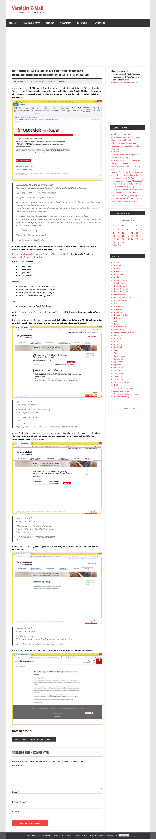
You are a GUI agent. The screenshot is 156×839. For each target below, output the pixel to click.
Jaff (116, 321)
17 (123, 236)
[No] (153, 835)
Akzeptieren (123, 835)
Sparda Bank (119, 358)
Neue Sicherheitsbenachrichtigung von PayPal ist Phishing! (125, 154)
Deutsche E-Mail (20, 739)
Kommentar (18, 765)
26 (132, 239)
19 (132, 236)
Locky (116, 323)
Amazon (117, 265)
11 (128, 233)
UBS (116, 385)
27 (137, 239)
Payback (117, 338)
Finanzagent (65, 23)
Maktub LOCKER (121, 326)
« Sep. (114, 245)
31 (123, 242)
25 (128, 239)
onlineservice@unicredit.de (24, 257)
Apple (116, 271)
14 (141, 233)
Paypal (117, 341)
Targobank (118, 373)
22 (114, 239)
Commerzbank (120, 280)
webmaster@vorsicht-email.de (124, 82)
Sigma (117, 353)
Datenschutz (99, 23)
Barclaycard (119, 274)
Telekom (118, 376)
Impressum (82, 23)
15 (114, 236)
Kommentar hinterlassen (55, 81)
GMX (116, 303)
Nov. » (120, 245)
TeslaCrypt (118, 379)
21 (141, 236)
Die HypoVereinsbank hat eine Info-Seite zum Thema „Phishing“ (40, 254)
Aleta (116, 262)
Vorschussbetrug (121, 396)
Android (117, 268)
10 (123, 233)
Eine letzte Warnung (123, 134)
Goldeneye (119, 306)
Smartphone (119, 356)
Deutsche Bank (120, 286)
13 (137, 233)
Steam (117, 370)
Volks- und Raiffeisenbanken (126, 393)
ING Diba (118, 318)
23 (118, 239)
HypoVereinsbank (37, 739)
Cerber (117, 277)
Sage (116, 350)
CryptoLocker (120, 283)
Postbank (118, 347)
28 (141, 239)
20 (137, 236)
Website (15, 811)
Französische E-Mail (122, 297)
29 (114, 242)
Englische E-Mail (121, 291)
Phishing (50, 23)
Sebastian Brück (37, 81)
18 (128, 236)
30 (118, 242)
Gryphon (118, 312)
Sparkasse (118, 361)
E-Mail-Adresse (19, 802)
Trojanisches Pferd (31, 23)
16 (118, 236)
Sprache (13, 23)
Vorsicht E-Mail (27, 8)
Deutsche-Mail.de (127, 408)
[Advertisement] (78, 45)
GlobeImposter (120, 300)
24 (123, 239)
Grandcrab (118, 309)
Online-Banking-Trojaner (124, 332)
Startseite (118, 367)
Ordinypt (118, 335)
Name (15, 792)
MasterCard (119, 329)
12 (132, 233)
